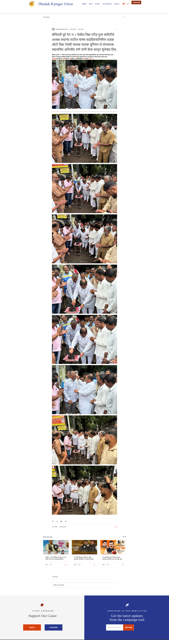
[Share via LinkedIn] (61, 521)
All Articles (46, 17)
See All (124, 536)
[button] (123, 17)
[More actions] (116, 29)
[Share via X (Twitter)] (57, 521)
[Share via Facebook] (53, 521)
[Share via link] (66, 521)
